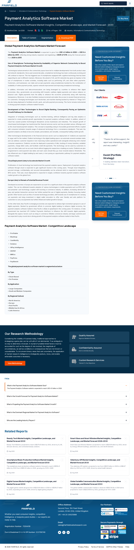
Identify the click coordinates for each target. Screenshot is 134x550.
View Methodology (15, 363)
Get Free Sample (101, 78)
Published (12, 11)
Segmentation (47, 38)
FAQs (127, 547)
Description (12, 38)
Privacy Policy (83, 547)
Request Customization (117, 78)
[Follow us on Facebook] (63, 532)
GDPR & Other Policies (114, 547)
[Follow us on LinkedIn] (68, 532)
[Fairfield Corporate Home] (28, 507)
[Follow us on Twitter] (59, 532)
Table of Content (29, 38)
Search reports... (109, 3)
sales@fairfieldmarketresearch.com (72, 525)
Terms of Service (97, 547)
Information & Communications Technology (32, 11)
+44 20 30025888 (69, 515)
